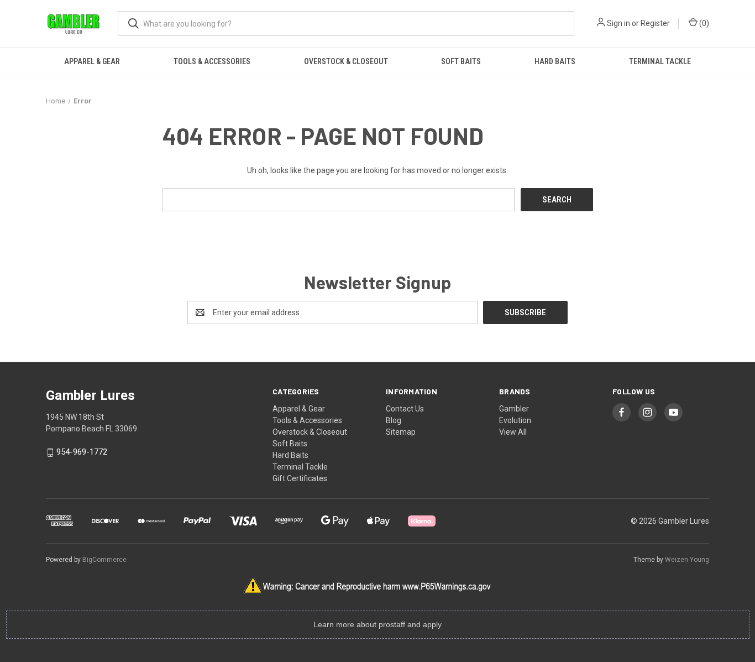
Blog (393, 420)
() (703, 23)
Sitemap (401, 432)
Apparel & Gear (92, 61)
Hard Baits (554, 61)
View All (513, 432)
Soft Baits (461, 61)
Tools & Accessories (212, 61)
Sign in (618, 23)
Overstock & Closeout (346, 61)
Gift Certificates (299, 478)
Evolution (515, 420)
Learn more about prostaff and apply (377, 624)
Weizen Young (687, 560)
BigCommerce (104, 560)
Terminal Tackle (660, 61)
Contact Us (405, 408)
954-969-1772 (81, 452)
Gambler (514, 408)
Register (655, 23)
